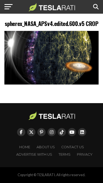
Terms (65, 154)
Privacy (85, 154)
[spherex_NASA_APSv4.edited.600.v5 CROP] (51, 83)
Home (24, 147)
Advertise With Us (34, 154)
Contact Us (72, 147)
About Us (46, 147)
